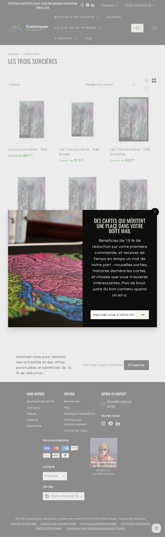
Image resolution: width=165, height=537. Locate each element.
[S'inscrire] (142, 314)
